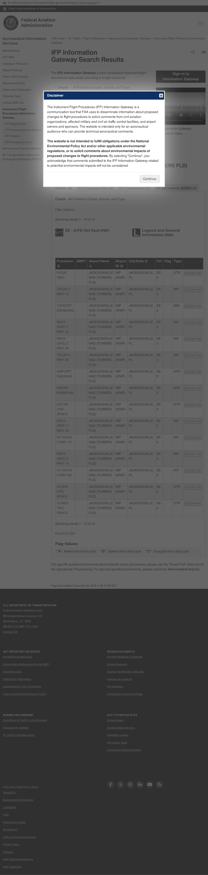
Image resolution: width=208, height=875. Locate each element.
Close (161, 95)
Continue (149, 178)
